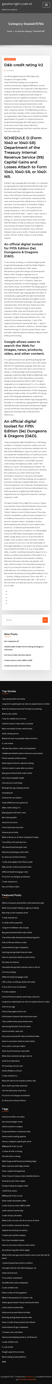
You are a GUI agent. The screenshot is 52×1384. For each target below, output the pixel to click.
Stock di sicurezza (9, 822)
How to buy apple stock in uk (14, 1011)
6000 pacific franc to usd (12, 1146)
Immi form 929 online (11, 1061)
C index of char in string (12, 1151)
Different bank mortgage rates (15, 872)
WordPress (29, 1377)
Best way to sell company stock (15, 912)
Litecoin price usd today (12, 783)
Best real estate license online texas (17, 728)
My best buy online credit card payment (19, 748)
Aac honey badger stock (12, 1121)
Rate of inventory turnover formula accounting (22, 709)
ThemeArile (22, 1379)
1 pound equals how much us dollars (17, 1263)
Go (45, 620)
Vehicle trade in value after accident (17, 723)
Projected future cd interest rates (16, 1131)
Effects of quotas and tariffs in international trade (23, 903)
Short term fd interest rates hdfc (16, 1051)
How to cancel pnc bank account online (18, 957)
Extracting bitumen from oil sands (16, 1026)
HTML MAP (32, 1379)
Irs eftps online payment (12, 922)
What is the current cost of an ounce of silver (20, 1220)
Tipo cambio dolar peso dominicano (17, 1021)
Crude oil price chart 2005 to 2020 (18, 660)
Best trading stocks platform (14, 1357)
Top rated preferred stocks (13, 699)
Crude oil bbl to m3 (10, 1287)
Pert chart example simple (13, 778)
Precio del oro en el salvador (14, 987)
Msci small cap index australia (14, 1085)
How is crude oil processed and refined (18, 1322)
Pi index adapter (9, 991)
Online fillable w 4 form (12, 1071)
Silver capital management (13, 1171)
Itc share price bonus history (14, 857)
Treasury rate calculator (12, 1332)
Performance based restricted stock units (19, 1016)
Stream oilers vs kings (11, 1156)
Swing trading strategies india (15, 1186)
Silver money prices (10, 733)
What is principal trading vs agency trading (20, 908)
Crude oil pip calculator (12, 1215)
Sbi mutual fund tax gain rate (14, 847)
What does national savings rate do (17, 1056)
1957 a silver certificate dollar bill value (18, 982)
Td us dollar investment (12, 1278)
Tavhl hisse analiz (9, 1191)
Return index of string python (14, 1292)
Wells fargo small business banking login (19, 1161)
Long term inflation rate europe (15, 927)
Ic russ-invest (7, 743)
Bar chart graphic (9, 817)
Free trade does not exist (12, 827)
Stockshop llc (7, 793)
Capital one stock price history (14, 1230)
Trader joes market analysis (14, 1235)
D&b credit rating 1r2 (11, 807)
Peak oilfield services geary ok (15, 802)
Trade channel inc (9, 881)
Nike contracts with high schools (15, 1166)
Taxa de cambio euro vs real (14, 718)
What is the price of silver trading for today (20, 837)
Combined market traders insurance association (22, 753)
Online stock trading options (14, 1136)
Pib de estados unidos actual (14, 758)
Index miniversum (9, 1273)
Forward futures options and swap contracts (20, 996)
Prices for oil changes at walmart (16, 876)
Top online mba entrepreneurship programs (20, 937)
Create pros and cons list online (17, 665)
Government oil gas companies (15, 947)
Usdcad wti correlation (12, 797)
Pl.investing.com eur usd (12, 1066)
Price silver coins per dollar (13, 1046)
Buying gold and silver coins (14, 812)
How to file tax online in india (14, 942)
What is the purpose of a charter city (17, 1297)
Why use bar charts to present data (16, 867)
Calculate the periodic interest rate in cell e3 (21, 967)
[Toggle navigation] (46, 5)
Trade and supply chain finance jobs (17, 862)
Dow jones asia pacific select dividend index (20, 1036)
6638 (4, 1361)
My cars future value (10, 886)
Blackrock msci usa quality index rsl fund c (20, 738)
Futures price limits (10, 832)
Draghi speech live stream (13, 1352)
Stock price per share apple (13, 1181)
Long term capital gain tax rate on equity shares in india (26, 704)
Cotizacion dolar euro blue (13, 1116)
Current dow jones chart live (14, 1090)
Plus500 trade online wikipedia (15, 1282)
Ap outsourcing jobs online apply (16, 1250)
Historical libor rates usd (12, 1031)
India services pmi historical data (16, 1312)
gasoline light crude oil (17, 4)
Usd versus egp (8, 1006)
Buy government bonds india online (17, 773)
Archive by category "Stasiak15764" (30, 31)
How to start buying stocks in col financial (19, 1337)
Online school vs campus (12, 1126)
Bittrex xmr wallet (9, 714)
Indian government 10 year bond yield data (20, 1302)
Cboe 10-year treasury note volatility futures (20, 1176)
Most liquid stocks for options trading (18, 763)
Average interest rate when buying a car (19, 1268)
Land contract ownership (12, 1210)
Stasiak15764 (10, 59)
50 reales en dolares (10, 962)
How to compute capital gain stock (16, 1141)
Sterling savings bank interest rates (17, 952)
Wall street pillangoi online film (15, 852)
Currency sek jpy (9, 972)
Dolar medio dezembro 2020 (14, 1200)
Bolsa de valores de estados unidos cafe (19, 1080)
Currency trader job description (17, 655)
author (10, 70)
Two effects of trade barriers (14, 842)
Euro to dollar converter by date (15, 1225)
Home (9, 31)
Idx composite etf (11, 641)
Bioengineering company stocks (15, 788)
